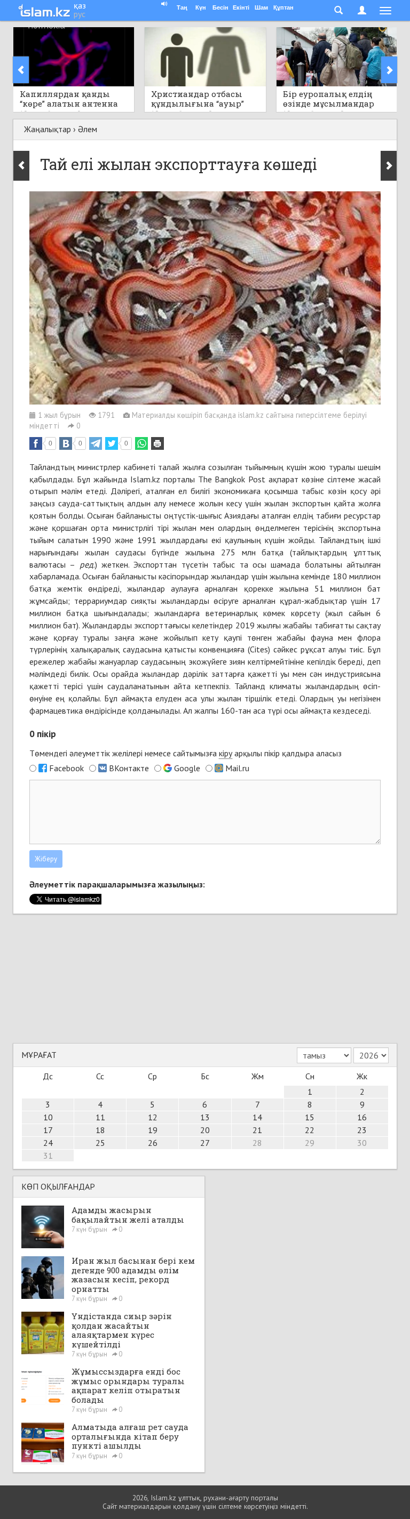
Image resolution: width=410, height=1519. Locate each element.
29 (309, 1142)
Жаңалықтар (47, 129)
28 (257, 1142)
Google (187, 768)
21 (257, 1130)
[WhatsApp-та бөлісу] (141, 443)
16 (362, 1117)
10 (48, 1117)
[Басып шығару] (157, 443)
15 (309, 1117)
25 (100, 1142)
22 (309, 1130)
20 (205, 1130)
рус (79, 14)
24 (48, 1142)
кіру (225, 753)
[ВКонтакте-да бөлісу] (65, 443)
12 (152, 1117)
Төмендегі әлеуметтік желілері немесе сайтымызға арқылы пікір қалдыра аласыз (185, 753)
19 (152, 1130)
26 (152, 1142)
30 (362, 1142)
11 (100, 1117)
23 (362, 1130)
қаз (80, 5)
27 (205, 1142)
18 (100, 1130)
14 (257, 1117)
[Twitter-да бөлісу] (111, 443)
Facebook (66, 768)
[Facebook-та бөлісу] (35, 443)
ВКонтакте (129, 768)
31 (48, 1155)
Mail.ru (237, 768)
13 (205, 1117)
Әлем (87, 129)
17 (48, 1130)
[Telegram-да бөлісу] (95, 443)
